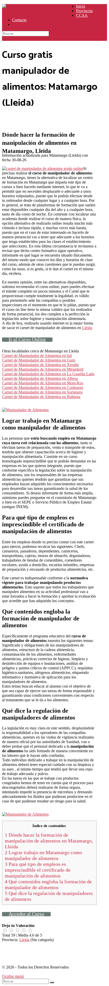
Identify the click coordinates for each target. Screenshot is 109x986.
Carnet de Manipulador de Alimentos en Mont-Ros (42, 383)
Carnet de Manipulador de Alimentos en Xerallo (40, 365)
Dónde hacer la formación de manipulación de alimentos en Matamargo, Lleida (49, 840)
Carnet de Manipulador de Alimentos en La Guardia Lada (48, 374)
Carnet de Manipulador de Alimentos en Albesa (40, 378)
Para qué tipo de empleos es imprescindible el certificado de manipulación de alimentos (37, 870)
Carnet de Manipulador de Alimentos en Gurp (38, 360)
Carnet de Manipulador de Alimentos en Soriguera (42, 392)
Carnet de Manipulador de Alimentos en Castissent (42, 387)
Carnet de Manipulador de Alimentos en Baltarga (41, 397)
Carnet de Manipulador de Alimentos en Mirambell (42, 369)
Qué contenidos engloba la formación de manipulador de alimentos (48, 884)
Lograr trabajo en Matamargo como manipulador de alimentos (43, 855)
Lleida (87, 328)
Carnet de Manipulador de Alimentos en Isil (37, 355)
